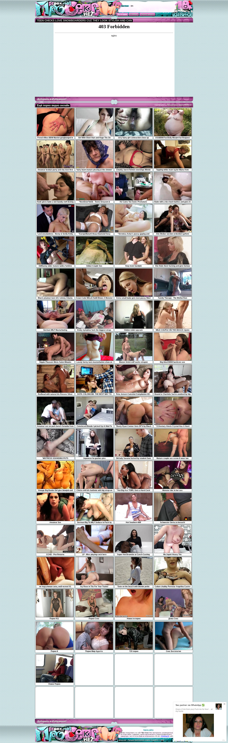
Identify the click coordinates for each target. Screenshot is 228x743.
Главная (134, 14)
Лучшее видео (147, 14)
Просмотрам (172, 105)
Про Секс (124, 6)
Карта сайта (148, 730)
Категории (122, 14)
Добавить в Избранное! (52, 99)
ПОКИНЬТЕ (165, 736)
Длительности (185, 105)
